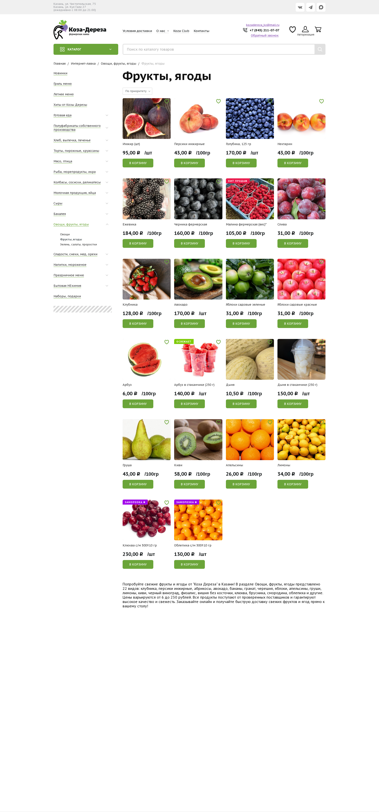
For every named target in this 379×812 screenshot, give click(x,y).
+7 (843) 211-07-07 (264, 30)
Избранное (292, 31)
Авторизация (305, 34)
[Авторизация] (377, 2)
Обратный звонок (265, 35)
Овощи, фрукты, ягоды (118, 64)
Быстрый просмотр (149, 136)
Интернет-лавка (83, 64)
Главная (60, 64)
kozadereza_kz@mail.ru (262, 25)
